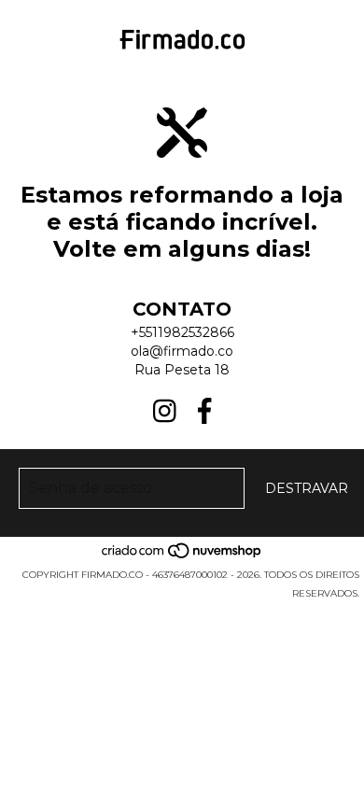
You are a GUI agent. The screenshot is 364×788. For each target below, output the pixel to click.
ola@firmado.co (182, 351)
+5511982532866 (182, 332)
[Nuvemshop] (182, 556)
